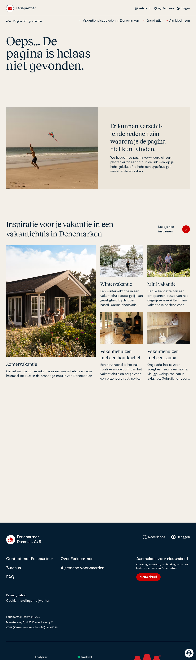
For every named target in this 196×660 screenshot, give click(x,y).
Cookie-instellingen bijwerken (28, 600)
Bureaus (13, 568)
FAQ (10, 577)
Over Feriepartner (77, 559)
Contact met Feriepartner (29, 559)
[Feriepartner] (21, 8)
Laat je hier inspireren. (166, 229)
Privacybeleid (16, 595)
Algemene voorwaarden (82, 568)
